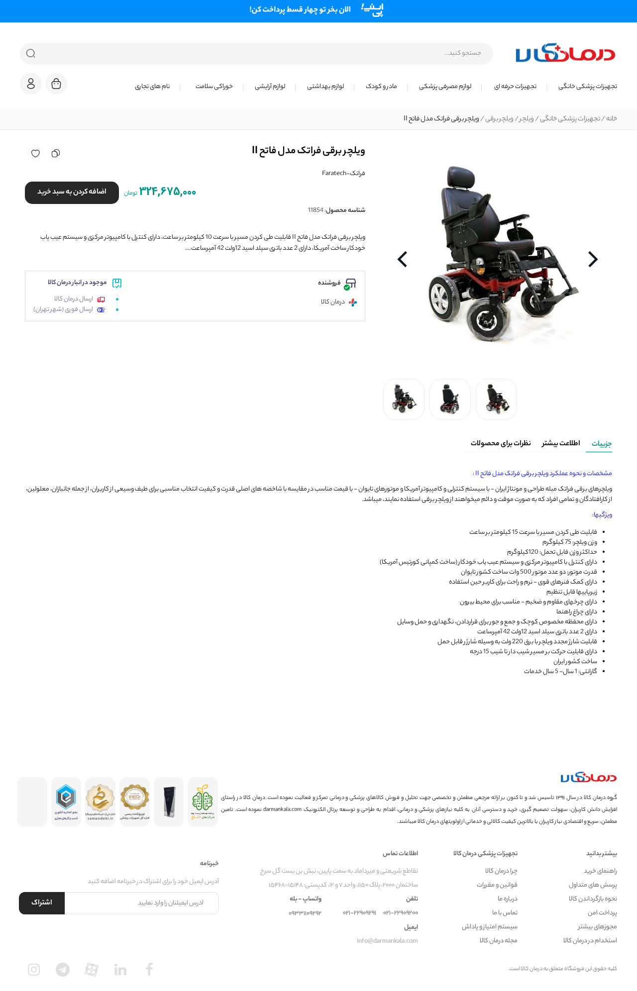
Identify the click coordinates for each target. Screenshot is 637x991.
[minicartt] (56, 84)
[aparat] (92, 970)
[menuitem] (582, 87)
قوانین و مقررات (497, 885)
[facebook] (149, 970)
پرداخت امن (602, 913)
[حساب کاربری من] (31, 88)
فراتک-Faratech (343, 174)
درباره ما (508, 899)
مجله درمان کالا (499, 941)
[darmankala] (565, 52)
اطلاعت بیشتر (561, 444)
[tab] (599, 442)
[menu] (348, 87)
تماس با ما (505, 913)
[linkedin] (120, 970)
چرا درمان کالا (501, 871)
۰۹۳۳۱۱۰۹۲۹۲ (305, 913)
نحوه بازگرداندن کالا (593, 899)
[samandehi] (100, 802)
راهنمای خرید (600, 871)
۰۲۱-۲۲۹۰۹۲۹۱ (359, 913)
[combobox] (256, 54)
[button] (31, 84)
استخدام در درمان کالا (590, 941)
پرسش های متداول (593, 885)
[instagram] (34, 970)
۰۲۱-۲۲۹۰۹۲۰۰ (400, 913)
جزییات (602, 445)
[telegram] (63, 970)
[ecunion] (66, 802)
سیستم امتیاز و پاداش (490, 927)
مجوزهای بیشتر (597, 927)
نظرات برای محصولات (501, 444)
